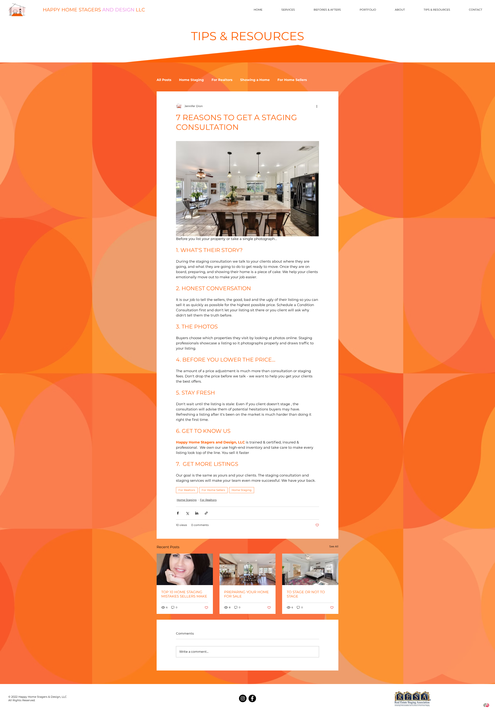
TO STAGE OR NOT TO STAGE (306, 594)
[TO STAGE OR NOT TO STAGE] (310, 569)
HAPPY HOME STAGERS (94, 10)
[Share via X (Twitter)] (187, 513)
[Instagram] (243, 698)
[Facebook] (252, 698)
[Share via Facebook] (178, 513)
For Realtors (222, 80)
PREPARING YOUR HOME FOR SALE (246, 594)
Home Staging (191, 80)
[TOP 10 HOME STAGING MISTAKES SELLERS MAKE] (185, 569)
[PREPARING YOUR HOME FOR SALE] (247, 569)
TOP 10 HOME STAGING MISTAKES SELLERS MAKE (184, 594)
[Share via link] (206, 513)
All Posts (164, 80)
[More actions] (316, 106)
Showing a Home (255, 80)
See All (333, 546)
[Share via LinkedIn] (197, 513)
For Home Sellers (292, 80)
